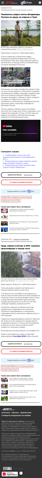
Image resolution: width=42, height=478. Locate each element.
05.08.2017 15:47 (6, 8)
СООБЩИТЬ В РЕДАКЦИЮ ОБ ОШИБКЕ (16, 415)
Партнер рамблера (18, 468)
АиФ (32, 281)
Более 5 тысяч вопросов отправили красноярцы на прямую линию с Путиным (24, 228)
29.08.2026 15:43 (6, 239)
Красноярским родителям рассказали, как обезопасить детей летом (22, 397)
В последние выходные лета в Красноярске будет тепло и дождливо (22, 385)
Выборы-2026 (25, 413)
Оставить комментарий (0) (21, 182)
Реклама (15, 413)
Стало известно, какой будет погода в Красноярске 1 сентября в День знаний (21, 379)
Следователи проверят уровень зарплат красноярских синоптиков (21, 210)
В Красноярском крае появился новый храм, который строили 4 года (20, 162)
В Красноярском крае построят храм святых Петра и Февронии (19, 166)
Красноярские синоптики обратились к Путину (23, 215)
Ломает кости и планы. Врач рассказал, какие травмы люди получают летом (23, 391)
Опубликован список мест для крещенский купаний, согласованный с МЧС (19, 157)
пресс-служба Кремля (25, 49)
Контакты (6, 413)
